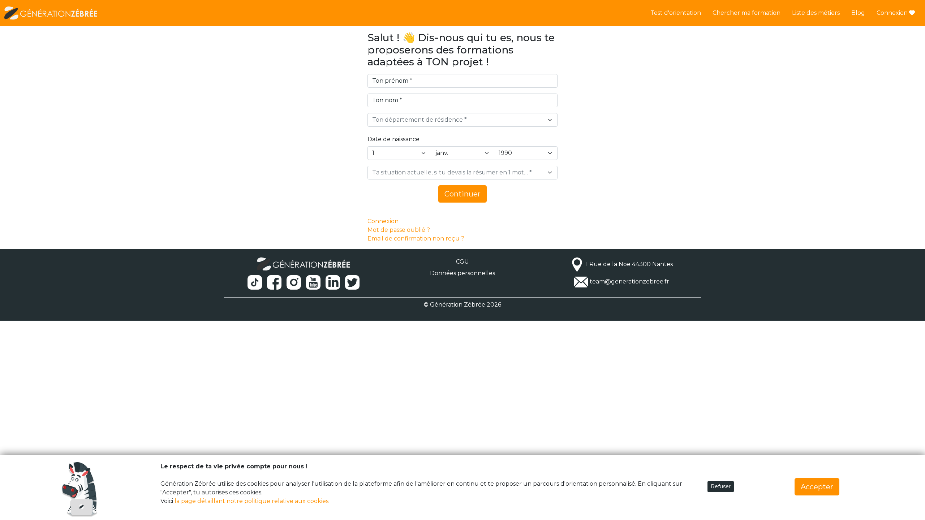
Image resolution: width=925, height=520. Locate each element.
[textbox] (458, 120)
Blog (858, 12)
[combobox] (462, 120)
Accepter (817, 486)
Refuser (721, 486)
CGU (462, 261)
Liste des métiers (816, 12)
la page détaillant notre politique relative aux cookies (251, 501)
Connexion (893, 12)
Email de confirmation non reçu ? (415, 238)
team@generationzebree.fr (629, 281)
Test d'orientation (675, 12)
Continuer (462, 194)
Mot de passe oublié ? (398, 229)
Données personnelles (462, 273)
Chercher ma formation (746, 12)
